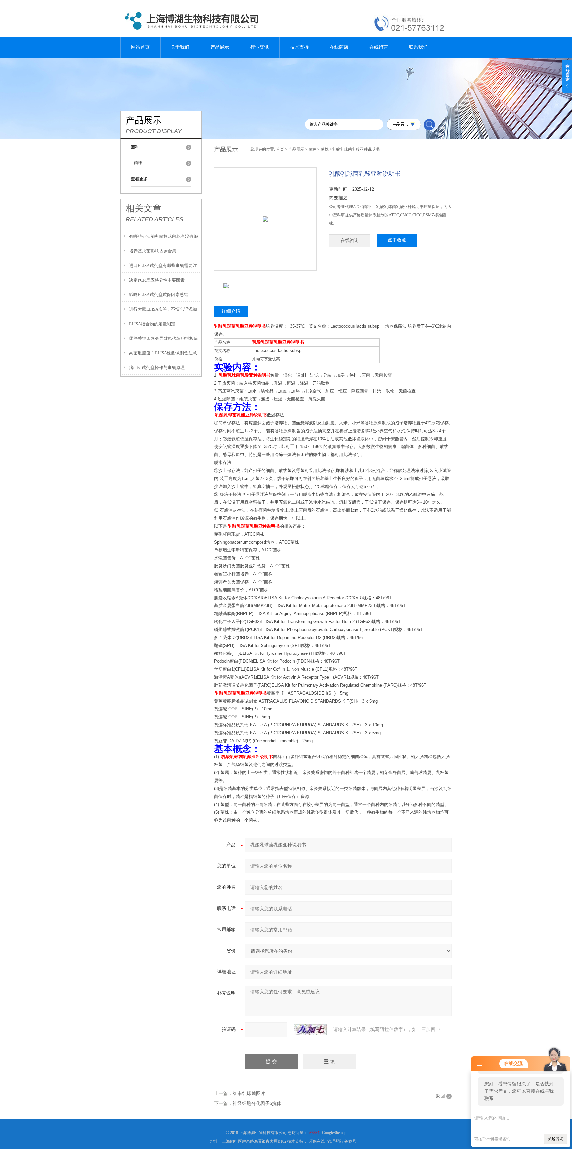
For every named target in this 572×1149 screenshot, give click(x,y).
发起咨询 (555, 1138)
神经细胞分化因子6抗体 (257, 1103)
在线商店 (339, 47)
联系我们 (418, 47)
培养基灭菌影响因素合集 (152, 250)
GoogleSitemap (334, 1132)
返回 (440, 1096)
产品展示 (220, 47)
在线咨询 (349, 240)
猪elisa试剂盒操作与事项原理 (157, 367)
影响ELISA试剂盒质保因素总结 (158, 294)
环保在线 (317, 1141)
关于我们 (180, 47)
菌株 (138, 162)
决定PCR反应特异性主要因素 (157, 280)
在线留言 (378, 47)
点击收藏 (397, 240)
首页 (280, 149)
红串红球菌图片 (249, 1093)
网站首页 (140, 47)
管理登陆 (335, 1141)
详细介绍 (231, 311)
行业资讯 (259, 47)
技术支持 (299, 47)
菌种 (312, 149)
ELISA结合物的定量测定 (152, 323)
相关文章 (144, 208)
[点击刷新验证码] (310, 1029)
